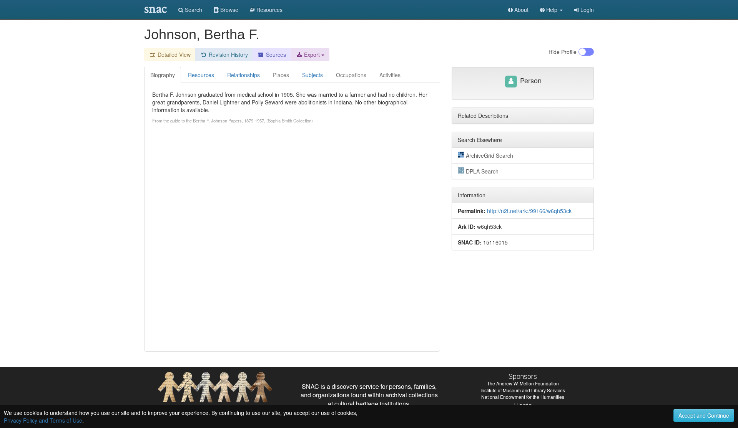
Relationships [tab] (243, 75)
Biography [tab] (162, 75)
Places (281, 75)
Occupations (351, 75)
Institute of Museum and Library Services (522, 390)
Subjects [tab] (312, 75)
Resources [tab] (201, 75)
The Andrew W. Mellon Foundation (523, 383)
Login (586, 9)
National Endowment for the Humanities (522, 396)
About (521, 9)
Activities (390, 75)
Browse (228, 9)
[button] (551, 9)
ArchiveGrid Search (489, 155)
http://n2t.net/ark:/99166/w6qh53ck (529, 211)
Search (192, 9)
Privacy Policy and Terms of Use (43, 420)
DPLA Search (482, 171)
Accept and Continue (703, 415)
